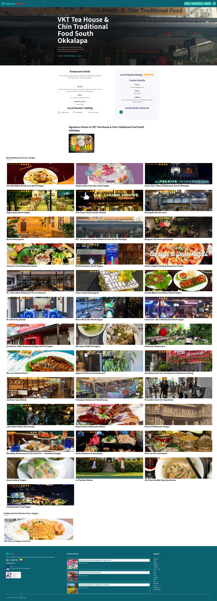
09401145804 (137, 93)
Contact (21, 597)
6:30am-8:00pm (80, 104)
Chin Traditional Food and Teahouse (80, 97)
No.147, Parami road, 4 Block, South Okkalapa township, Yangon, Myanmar (137, 101)
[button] (187, 3)
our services (9, 597)
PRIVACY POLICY (15, 597)
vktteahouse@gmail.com (137, 87)
